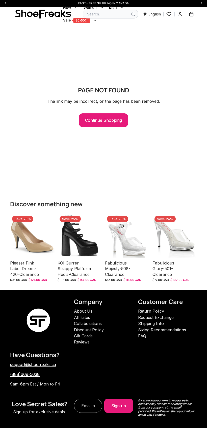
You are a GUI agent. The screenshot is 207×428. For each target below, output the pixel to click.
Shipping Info (151, 323)
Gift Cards (83, 335)
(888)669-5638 (25, 374)
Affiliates (82, 317)
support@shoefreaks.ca (33, 364)
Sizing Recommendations (162, 329)
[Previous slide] (15, 235)
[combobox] (152, 14)
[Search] (133, 14)
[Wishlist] (168, 14)
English (154, 14)
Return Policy (151, 311)
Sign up (118, 405)
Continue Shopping (103, 120)
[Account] (180, 14)
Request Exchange (156, 317)
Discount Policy (89, 329)
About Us (83, 311)
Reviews (82, 341)
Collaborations (88, 323)
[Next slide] (49, 235)
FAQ (142, 335)
